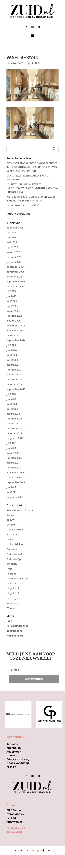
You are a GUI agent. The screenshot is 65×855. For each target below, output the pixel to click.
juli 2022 (11, 443)
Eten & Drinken (14, 529)
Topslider (11, 573)
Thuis (9, 568)
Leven (9, 539)
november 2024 (15, 330)
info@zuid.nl (14, 832)
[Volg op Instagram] (32, 26)
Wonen (10, 608)
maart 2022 (13, 453)
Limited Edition (14, 544)
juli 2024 (11, 345)
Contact (11, 755)
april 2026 (12, 247)
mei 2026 (11, 242)
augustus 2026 (15, 227)
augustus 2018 (14, 497)
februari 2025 (14, 315)
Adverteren (13, 752)
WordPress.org (15, 635)
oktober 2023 (14, 384)
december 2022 (15, 428)
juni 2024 (11, 350)
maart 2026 (13, 252)
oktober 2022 (14, 433)
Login (9, 621)
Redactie (12, 744)
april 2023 (12, 409)
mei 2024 (11, 355)
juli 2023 (11, 394)
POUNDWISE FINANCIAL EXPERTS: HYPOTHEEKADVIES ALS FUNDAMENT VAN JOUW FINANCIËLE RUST (32, 188)
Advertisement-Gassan (20, 510)
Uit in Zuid (11, 583)
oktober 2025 (14, 276)
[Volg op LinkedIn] (38, 26)
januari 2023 (13, 423)
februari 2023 (14, 418)
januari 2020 (13, 477)
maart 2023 (13, 413)
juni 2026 (11, 237)
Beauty (10, 519)
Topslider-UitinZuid (17, 578)
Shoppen (11, 563)
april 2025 (12, 306)
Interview (11, 534)
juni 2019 (11, 487)
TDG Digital (36, 850)
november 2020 (15, 472)
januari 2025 (13, 320)
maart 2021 (12, 462)
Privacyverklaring (17, 759)
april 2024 (12, 360)
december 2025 (15, 266)
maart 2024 (13, 364)
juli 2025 (11, 291)
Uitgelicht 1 (12, 588)
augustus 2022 (15, 438)
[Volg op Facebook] (26, 26)
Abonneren (13, 748)
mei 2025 (11, 301)
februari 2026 (14, 257)
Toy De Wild (19, 63)
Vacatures (12, 603)
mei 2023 (11, 404)
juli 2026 (11, 232)
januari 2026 (13, 262)
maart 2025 (13, 311)
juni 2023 (11, 399)
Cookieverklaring (17, 763)
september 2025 (16, 281)
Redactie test (14, 554)
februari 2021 (13, 467)
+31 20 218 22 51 (16, 828)
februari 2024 (14, 369)
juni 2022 (11, 448)
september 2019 (15, 482)
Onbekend (12, 549)
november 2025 (15, 271)
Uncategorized (15, 598)
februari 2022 (14, 458)
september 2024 (16, 340)
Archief (10, 515)
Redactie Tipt (14, 559)
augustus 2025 (15, 286)
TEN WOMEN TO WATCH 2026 (22, 205)
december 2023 (15, 379)
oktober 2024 (14, 335)
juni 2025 (11, 296)
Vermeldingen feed (17, 625)
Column (10, 524)
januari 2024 (13, 374)
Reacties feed (14, 630)
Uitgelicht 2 (12, 593)
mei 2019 (11, 492)
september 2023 (16, 389)
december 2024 (15, 325)
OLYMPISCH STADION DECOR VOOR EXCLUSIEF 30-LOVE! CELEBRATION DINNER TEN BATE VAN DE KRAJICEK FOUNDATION (31, 167)
